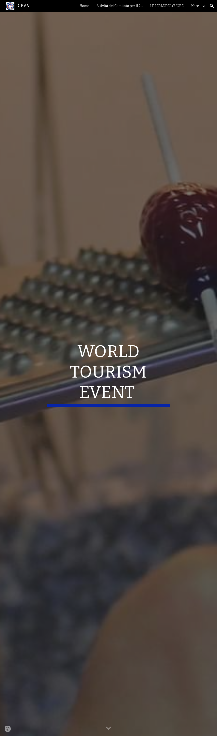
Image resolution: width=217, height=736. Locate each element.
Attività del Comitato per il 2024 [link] (120, 6)
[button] (212, 6)
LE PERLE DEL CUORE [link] (167, 6)
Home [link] (84, 6)
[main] (108, 374)
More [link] (195, 6)
